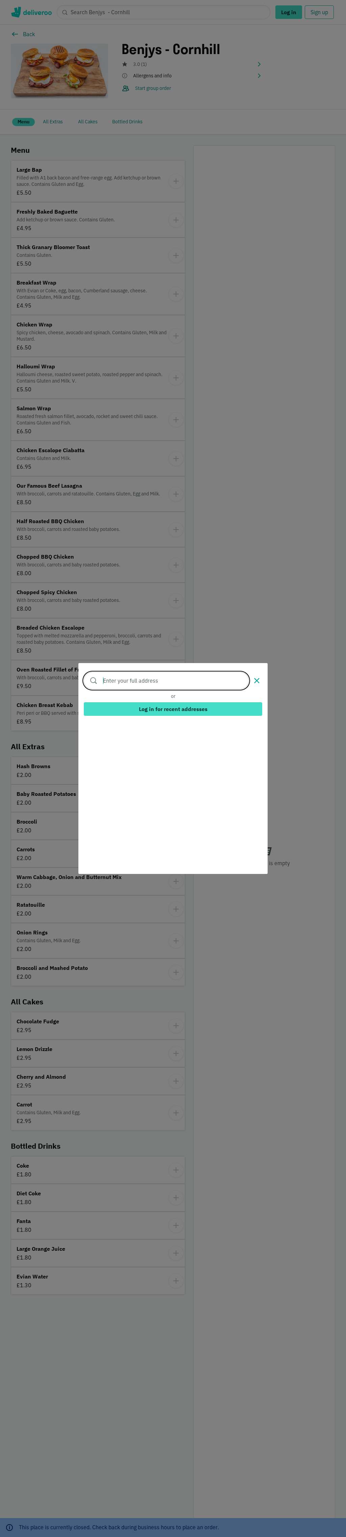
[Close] (256, 680)
